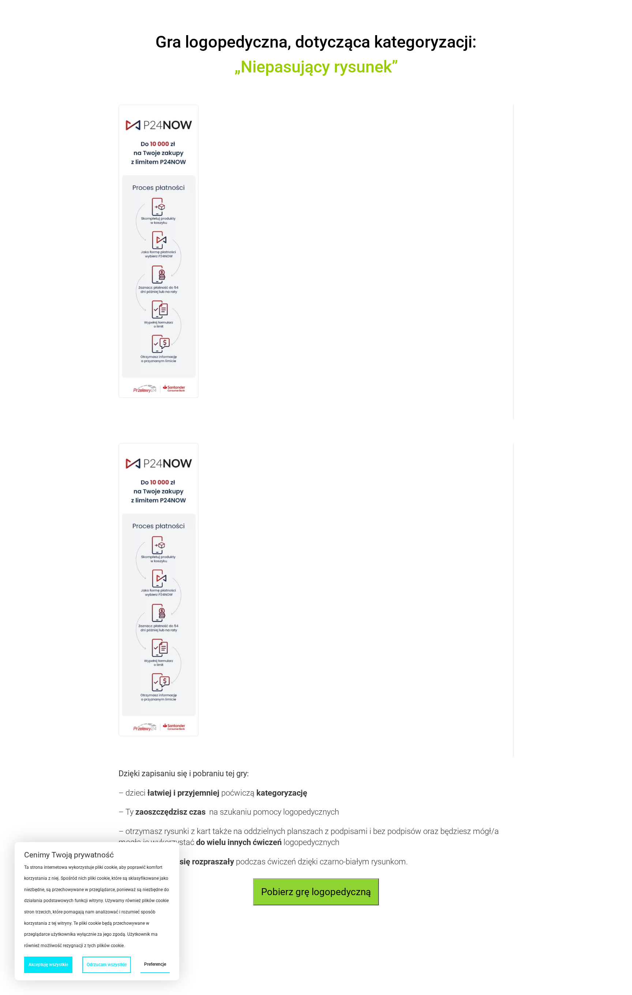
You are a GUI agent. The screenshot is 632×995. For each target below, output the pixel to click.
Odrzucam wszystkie (107, 964)
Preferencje (155, 964)
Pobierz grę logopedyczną (316, 891)
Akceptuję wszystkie (48, 964)
